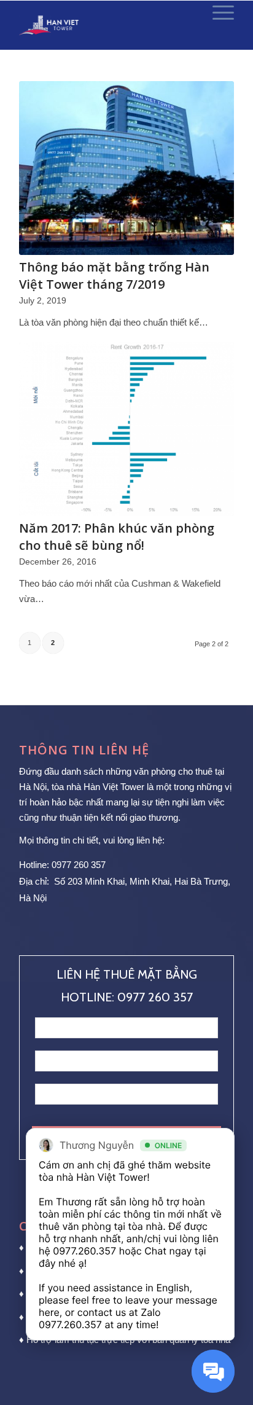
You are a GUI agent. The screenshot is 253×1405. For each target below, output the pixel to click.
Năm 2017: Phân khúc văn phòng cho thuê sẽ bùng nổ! (116, 537)
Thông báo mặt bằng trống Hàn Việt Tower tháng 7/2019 (114, 275)
